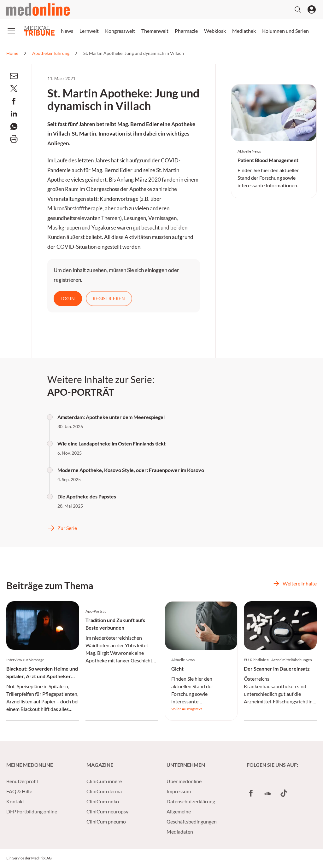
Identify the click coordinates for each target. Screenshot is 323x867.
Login (68, 298)
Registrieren (109, 298)
